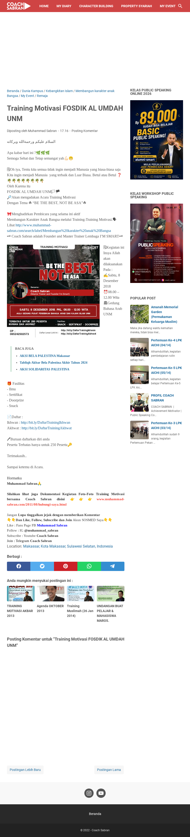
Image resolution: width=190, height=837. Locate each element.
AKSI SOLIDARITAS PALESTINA (44, 369)
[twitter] (42, 566)
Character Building (96, 6)
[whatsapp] (89, 566)
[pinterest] (65, 566)
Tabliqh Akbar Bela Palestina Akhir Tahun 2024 (53, 362)
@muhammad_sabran (41, 530)
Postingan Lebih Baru (25, 770)
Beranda (95, 814)
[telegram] (112, 566)
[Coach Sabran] (19, 6)
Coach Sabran (47, 536)
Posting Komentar (85, 131)
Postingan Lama (109, 770)
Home (44, 6)
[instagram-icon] (89, 793)
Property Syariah (136, 6)
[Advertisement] (95, 53)
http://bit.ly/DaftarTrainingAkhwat (47, 428)
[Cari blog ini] (180, 6)
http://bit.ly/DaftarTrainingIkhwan (45, 422)
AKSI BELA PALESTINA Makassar (45, 356)
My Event (168, 6)
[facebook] (18, 566)
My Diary (64, 6)
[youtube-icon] (101, 793)
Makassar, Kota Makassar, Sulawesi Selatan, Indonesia (68, 546)
